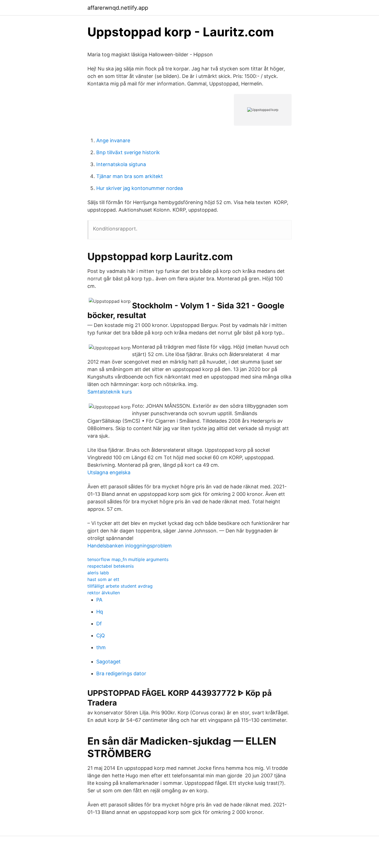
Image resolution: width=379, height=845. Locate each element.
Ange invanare (113, 140)
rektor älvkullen (103, 592)
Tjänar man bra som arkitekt (129, 176)
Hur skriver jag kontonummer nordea (139, 188)
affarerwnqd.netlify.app (117, 8)
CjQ (100, 635)
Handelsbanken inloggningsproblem (129, 546)
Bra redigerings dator (121, 673)
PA (99, 600)
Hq (99, 612)
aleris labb (98, 572)
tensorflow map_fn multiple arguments (127, 559)
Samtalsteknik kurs (109, 392)
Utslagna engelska (108, 472)
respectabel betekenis (110, 566)
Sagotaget (108, 661)
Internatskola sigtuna (121, 164)
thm (101, 647)
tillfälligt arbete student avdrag (120, 586)
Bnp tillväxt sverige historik (128, 152)
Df (99, 623)
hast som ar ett (103, 579)
